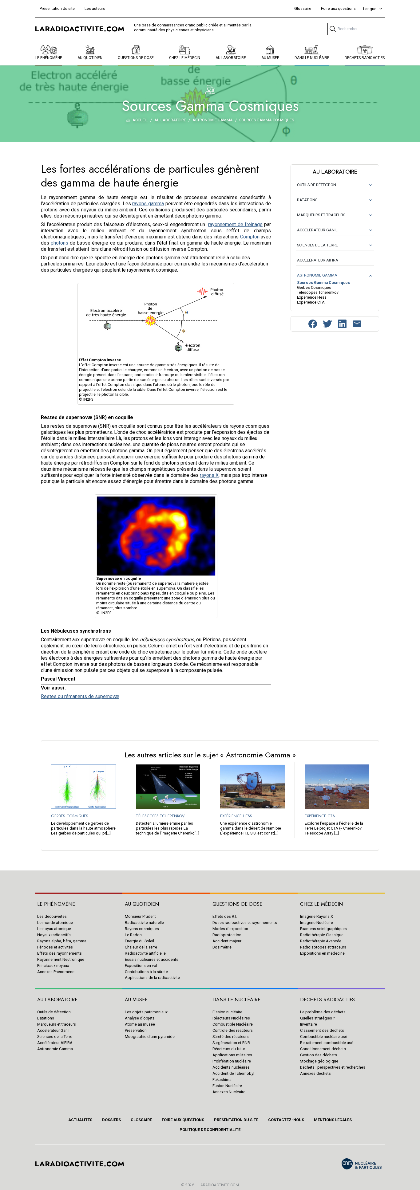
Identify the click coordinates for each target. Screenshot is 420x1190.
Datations (45, 1018)
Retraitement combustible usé (326, 1042)
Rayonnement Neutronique (60, 959)
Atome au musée (140, 1024)
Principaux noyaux (53, 965)
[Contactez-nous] (357, 324)
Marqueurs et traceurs (56, 1024)
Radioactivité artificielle (145, 953)
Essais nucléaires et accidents (151, 959)
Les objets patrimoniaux (146, 1012)
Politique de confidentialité (210, 1129)
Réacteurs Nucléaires (231, 1018)
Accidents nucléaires (231, 1067)
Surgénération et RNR (231, 1042)
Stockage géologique (319, 1061)
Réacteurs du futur (228, 1049)
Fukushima (222, 1079)
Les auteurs (95, 8)
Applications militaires (232, 1055)
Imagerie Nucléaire (316, 922)
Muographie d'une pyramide (150, 1036)
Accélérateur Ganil (53, 1030)
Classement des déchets (322, 1030)
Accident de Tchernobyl (233, 1073)
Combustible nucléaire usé (323, 1036)
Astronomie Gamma (55, 1049)
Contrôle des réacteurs (232, 1030)
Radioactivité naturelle (144, 922)
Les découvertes (52, 916)
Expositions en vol (141, 965)
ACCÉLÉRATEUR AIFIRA (317, 260)
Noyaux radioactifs (54, 935)
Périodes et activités (55, 947)
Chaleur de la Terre (141, 947)
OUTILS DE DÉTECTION (316, 185)
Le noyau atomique (54, 928)
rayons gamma (148, 203)
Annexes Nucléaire (228, 1092)
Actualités (80, 1119)
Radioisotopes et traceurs (323, 947)
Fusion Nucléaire (227, 1085)
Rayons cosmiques (142, 928)
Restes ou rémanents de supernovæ (80, 696)
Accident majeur (226, 941)
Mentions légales (333, 1119)
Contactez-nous (286, 1119)
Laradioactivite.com (219, 1185)
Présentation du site (57, 8)
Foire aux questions (338, 8)
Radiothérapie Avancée (320, 941)
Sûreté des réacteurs (230, 1036)
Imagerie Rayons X (316, 916)
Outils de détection (54, 1012)
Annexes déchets (315, 1073)
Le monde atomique (55, 922)
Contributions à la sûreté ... (148, 971)
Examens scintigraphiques (323, 928)
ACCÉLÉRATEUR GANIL (317, 230)
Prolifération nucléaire (231, 1061)
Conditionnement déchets (323, 1049)
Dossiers (111, 1119)
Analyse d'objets (140, 1018)
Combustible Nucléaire (232, 1024)
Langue (369, 8)
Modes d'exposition (230, 928)
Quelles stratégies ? (317, 1018)
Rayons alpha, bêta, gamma (61, 941)
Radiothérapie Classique (321, 935)
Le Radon (133, 935)
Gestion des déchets (318, 1055)
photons (59, 243)
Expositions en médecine (322, 953)
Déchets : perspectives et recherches (332, 1067)
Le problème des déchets (323, 1012)
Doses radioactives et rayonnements (244, 922)
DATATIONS (307, 200)
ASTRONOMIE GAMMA (317, 275)
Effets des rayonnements (59, 953)
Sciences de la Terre (54, 1036)
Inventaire (308, 1024)
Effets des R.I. (224, 916)
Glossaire (302, 8)
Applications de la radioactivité (152, 977)
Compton (250, 237)
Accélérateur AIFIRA (55, 1042)
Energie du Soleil (139, 941)
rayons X (209, 475)
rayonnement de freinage (235, 224)
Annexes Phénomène (55, 971)
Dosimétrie (222, 947)
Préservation (136, 1030)
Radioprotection (226, 935)
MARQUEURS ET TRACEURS (321, 215)
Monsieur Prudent (140, 916)
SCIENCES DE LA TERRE (317, 245)
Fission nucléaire (227, 1012)
